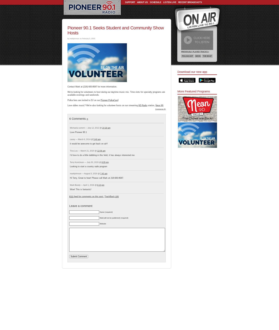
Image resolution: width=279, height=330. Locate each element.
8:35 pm (105, 162)
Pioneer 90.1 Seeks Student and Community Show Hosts (115, 30)
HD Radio (142, 105)
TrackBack (111, 196)
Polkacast (187, 56)
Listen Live (169, 2)
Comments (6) (160, 109)
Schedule (155, 2)
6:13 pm (100, 185)
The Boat (207, 56)
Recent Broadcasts (190, 2)
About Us (142, 2)
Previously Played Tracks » (195, 52)
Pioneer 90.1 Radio (92, 8)
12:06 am (101, 151)
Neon (198, 56)
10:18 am (106, 128)
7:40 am (103, 174)
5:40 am (97, 139)
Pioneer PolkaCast (109, 100)
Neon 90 (159, 105)
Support (130, 2)
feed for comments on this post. (86, 196)
